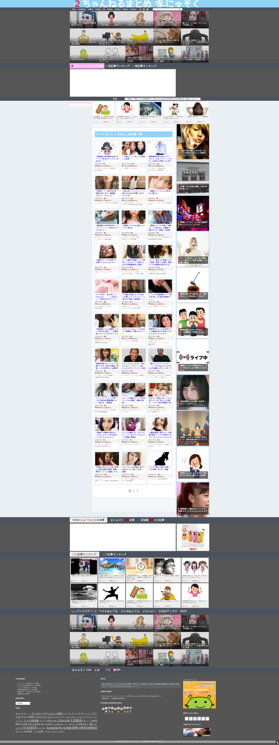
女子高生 (156, 273)
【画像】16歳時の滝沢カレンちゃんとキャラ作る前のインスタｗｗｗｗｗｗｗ (107, 435)
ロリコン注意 (135, 237)
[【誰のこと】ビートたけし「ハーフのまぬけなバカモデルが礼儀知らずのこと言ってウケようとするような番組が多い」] (160, 355)
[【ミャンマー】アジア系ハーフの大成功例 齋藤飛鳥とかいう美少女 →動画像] (107, 390)
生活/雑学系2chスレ (24, 689)
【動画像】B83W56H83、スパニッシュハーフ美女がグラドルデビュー (107, 228)
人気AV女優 (161, 168)
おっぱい (151, 203)
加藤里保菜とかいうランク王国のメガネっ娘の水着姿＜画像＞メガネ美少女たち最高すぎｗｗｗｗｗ (107, 366)
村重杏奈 (97, 343)
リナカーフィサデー (128, 308)
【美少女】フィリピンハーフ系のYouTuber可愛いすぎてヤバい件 (133, 193)
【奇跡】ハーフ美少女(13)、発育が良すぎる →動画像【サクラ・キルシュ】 (107, 193)
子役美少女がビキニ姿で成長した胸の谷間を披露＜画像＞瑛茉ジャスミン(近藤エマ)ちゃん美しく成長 (107, 469)
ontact (133, 9)
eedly (97, 9)
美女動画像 (160, 170)
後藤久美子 (151, 344)
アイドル (97, 168)
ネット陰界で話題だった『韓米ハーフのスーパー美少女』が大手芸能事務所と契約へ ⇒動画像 (133, 262)
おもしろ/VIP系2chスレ (130, 166)
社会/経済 (30, 727)
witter (90, 9)
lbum (125, 9)
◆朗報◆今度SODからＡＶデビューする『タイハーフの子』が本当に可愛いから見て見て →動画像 (160, 159)
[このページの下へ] (116, 99)
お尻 (96, 272)
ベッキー (151, 377)
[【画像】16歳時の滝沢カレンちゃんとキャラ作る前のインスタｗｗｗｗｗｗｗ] (107, 424)
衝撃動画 (92, 727)
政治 (39, 724)
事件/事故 (53, 721)
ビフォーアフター (86, 717)
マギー (124, 481)
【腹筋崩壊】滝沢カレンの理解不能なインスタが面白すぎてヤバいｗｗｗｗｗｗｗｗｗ (160, 435)
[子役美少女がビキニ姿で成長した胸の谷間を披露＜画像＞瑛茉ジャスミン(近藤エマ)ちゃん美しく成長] (107, 459)
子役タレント (126, 239)
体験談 (94, 721)
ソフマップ (109, 237)
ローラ (150, 204)
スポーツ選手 (99, 306)
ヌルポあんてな (130, 611)
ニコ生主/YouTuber (127, 203)
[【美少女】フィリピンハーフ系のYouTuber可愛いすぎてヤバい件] (133, 183)
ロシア (160, 237)
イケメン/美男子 (153, 306)
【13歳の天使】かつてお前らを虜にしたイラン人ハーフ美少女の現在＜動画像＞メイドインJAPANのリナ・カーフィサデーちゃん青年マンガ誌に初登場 (133, 297)
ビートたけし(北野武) (137, 375)
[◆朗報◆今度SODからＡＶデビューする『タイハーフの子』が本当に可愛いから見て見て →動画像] (160, 148)
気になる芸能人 (47, 724)
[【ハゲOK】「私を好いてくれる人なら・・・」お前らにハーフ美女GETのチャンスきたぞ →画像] (107, 286)
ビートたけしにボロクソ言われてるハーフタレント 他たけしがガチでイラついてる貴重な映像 (133, 366)
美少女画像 (98, 170)
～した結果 (125, 168)
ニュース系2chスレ (24, 687)
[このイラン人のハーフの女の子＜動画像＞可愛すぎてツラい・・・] (133, 321)
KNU (123, 410)
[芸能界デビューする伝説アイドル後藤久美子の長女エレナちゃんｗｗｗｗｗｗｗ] (160, 321)
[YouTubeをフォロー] (203, 720)
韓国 (166, 479)
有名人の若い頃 (99, 446)
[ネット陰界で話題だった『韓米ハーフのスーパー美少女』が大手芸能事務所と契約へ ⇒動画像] (133, 252)
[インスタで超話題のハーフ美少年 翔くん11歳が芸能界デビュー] (160, 286)
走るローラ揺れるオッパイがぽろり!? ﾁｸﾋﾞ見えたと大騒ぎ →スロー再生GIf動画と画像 (160, 400)
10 (132, 267)
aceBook (81, 9)
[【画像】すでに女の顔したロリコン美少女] (133, 217)
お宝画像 (156, 410)
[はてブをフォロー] (195, 720)
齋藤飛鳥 (104, 412)
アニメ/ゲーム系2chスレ (26, 683)
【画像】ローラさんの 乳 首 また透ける (160, 192)
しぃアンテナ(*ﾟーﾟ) (83, 611)
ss (103, 9)
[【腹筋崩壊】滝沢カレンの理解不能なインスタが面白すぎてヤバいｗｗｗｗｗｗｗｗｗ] (160, 424)
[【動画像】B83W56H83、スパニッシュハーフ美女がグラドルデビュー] (107, 217)
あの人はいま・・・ (128, 306)
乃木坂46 (113, 410)
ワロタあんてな (108, 611)
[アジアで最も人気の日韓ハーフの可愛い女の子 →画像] (160, 459)
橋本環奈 (112, 168)
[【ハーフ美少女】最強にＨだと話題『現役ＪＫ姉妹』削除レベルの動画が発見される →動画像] (160, 252)
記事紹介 (20, 694)
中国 (163, 237)
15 (134, 164)
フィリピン (125, 204)
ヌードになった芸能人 (128, 479)
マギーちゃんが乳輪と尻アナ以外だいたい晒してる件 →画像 (133, 469)
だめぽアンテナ (168, 611)
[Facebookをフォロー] (191, 720)
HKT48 (97, 341)
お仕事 (44, 714)
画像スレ (86, 724)
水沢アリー (157, 377)
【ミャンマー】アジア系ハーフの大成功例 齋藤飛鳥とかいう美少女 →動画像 (107, 400)
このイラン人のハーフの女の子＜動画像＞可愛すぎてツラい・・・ (133, 331)
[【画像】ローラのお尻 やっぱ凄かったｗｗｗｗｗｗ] (107, 252)
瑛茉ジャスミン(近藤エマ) (102, 481)
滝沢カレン (164, 377)
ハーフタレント (105, 168)
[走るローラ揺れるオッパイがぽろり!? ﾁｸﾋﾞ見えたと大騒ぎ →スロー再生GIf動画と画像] (160, 390)
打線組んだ (168, 444)
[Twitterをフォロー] (186, 720)
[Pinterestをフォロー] (199, 720)
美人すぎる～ (152, 170)
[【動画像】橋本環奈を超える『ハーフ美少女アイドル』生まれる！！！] (107, 148)
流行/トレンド (64, 724)
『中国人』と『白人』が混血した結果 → (133, 158)
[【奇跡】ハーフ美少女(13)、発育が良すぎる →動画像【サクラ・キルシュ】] (107, 183)
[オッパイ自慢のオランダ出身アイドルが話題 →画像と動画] (133, 390)
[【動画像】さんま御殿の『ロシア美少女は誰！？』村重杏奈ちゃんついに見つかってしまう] (107, 321)
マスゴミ (42, 721)
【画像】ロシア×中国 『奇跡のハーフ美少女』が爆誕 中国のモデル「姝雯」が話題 (160, 228)
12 (132, 302)
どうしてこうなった (75, 713)
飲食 (30, 731)
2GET (183, 611)
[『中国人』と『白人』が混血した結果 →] (133, 148)
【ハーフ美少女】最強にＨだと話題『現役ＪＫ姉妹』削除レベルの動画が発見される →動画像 (160, 262)
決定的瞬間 (57, 724)
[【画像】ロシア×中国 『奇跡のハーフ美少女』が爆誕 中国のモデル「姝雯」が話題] (160, 217)
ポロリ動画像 (167, 203)
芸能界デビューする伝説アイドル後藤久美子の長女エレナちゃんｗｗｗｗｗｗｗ (160, 331)
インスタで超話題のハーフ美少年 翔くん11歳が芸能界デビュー (160, 297)
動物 (18, 724)
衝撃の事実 (79, 727)
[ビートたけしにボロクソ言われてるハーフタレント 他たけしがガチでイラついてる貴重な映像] (133, 355)
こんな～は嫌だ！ (56, 713)
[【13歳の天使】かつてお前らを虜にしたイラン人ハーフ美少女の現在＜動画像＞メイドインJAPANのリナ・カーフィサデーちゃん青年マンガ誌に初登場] (133, 286)
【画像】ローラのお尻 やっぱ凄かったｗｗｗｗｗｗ (106, 261)
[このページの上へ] (114, 99)
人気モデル (108, 203)
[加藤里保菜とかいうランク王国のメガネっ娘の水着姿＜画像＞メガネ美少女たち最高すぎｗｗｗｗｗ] (107, 355)
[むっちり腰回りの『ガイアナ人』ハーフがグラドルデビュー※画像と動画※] (133, 424)
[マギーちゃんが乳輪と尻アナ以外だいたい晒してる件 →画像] (133, 459)
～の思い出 (151, 341)
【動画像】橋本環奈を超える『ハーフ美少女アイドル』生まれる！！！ (107, 159)
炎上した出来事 (75, 724)
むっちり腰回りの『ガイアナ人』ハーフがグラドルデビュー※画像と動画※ (133, 435)
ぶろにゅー (149, 611)
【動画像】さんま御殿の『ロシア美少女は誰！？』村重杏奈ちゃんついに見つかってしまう (107, 331)
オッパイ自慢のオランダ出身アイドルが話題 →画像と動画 (133, 400)
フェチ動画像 (108, 375)
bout (109, 9)
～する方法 (46, 731)
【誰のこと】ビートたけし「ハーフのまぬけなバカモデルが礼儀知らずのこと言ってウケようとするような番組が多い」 (160, 366)
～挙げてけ (61, 731)
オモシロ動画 (27, 717)
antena (117, 9)
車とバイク (20, 731)
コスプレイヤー (58, 717)
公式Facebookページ (155, 696)
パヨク (77, 717)
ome (73, 9)
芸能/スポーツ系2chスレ (104, 166)
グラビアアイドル (100, 237)
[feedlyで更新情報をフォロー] (207, 720)
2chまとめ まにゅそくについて (114, 696)
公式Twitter (142, 696)
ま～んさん (88, 714)
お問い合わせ (132, 696)
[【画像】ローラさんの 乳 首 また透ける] (160, 183)
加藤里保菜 (98, 377)
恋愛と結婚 (32, 724)
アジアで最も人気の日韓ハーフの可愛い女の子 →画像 (160, 468)
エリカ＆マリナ (152, 272)
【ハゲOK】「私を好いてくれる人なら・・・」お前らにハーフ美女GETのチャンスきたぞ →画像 (107, 297)
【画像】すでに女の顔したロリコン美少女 (133, 227)
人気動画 (151, 273)
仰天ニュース (86, 721)
